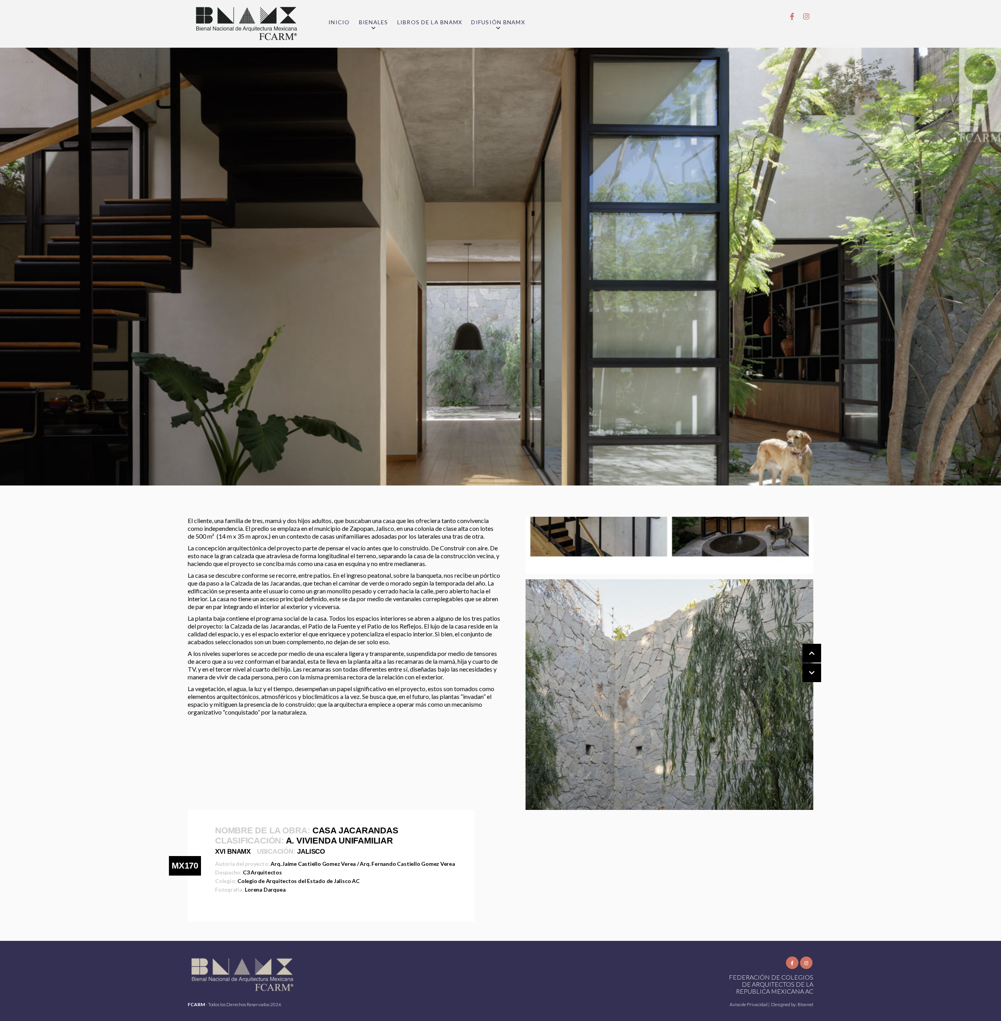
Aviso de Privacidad (749, 1004)
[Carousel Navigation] (804, 663)
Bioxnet (805, 1004)
